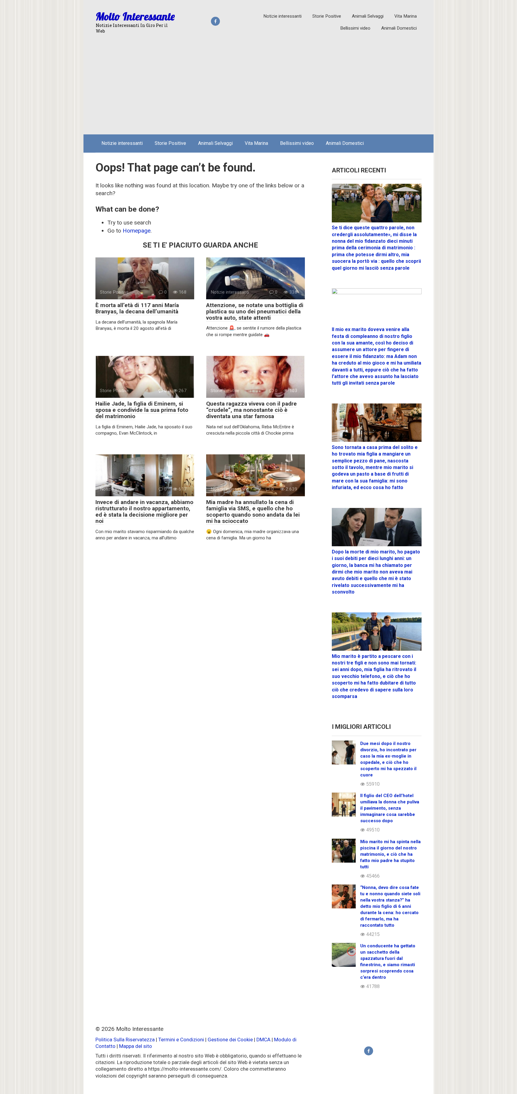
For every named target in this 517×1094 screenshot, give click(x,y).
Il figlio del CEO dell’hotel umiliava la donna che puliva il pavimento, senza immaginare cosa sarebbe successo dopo (389, 808)
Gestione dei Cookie (230, 1040)
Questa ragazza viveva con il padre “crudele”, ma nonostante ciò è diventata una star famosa (251, 410)
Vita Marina (405, 16)
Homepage (136, 230)
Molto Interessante (135, 16)
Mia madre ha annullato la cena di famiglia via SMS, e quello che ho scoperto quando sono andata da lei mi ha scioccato (253, 511)
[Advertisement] (258, 85)
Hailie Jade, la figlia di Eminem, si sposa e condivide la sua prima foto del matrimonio (141, 410)
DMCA (263, 1040)
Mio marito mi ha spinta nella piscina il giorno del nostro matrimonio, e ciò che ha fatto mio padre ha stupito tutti (390, 854)
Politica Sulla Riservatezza (125, 1040)
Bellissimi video (355, 28)
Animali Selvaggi (368, 16)
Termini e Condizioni (181, 1040)
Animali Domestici (399, 28)
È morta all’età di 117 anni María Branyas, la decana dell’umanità (137, 308)
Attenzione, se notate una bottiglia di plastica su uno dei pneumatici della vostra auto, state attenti (254, 311)
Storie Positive (326, 16)
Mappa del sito (135, 1046)
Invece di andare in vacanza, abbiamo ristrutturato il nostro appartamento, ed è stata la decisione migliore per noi (144, 511)
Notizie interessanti (282, 16)
